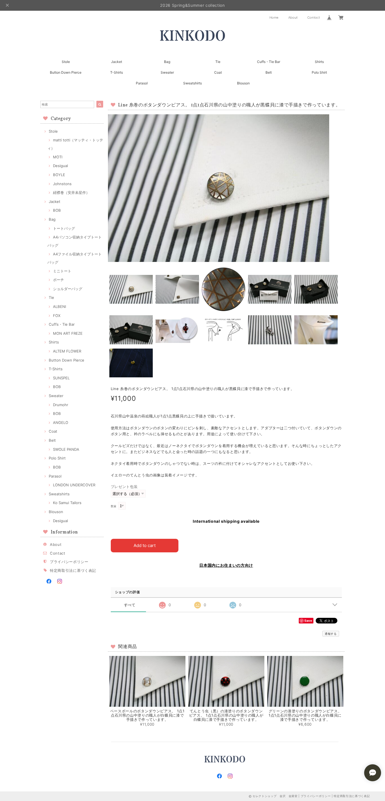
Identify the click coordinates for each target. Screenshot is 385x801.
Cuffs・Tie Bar (268, 62)
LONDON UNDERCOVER (74, 485)
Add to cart (145, 545)
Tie (217, 62)
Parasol (142, 83)
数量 (114, 506)
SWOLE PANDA (66, 449)
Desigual (60, 165)
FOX (56, 315)
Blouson (243, 83)
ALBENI (59, 306)
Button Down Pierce (65, 72)
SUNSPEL (61, 378)
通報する (331, 633)
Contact (313, 17)
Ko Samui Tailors (67, 502)
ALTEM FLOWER (67, 351)
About (293, 17)
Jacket (116, 62)
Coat (218, 72)
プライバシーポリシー (69, 561)
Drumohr (60, 404)
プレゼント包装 (124, 486)
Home (274, 17)
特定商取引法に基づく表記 (73, 570)
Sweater (167, 72)
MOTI (57, 157)
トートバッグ (64, 228)
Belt (268, 72)
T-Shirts (116, 72)
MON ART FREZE (68, 333)
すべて (130, 605)
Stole (66, 62)
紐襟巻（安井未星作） (71, 192)
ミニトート (62, 271)
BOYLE (59, 174)
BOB (57, 210)
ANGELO (60, 422)
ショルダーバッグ (67, 288)
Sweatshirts (196, 83)
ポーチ (58, 279)
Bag (167, 62)
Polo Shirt (319, 72)
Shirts (319, 62)
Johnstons (62, 183)
